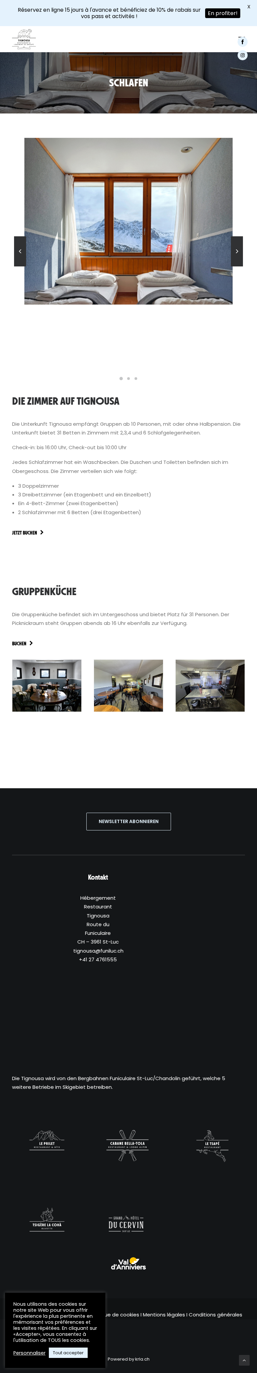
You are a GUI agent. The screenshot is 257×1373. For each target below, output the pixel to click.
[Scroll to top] (244, 1359)
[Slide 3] (136, 378)
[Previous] (20, 266)
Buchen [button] (19, 644)
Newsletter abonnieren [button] (129, 821)
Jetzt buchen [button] (24, 533)
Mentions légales (164, 1314)
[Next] (237, 266)
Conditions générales (215, 1314)
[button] (128, 1264)
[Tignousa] (24, 39)
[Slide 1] (121, 378)
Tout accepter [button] (68, 1353)
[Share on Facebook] (246, 42)
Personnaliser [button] (29, 1353)
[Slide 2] (128, 378)
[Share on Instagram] (246, 55)
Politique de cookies (114, 1314)
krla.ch (142, 1359)
